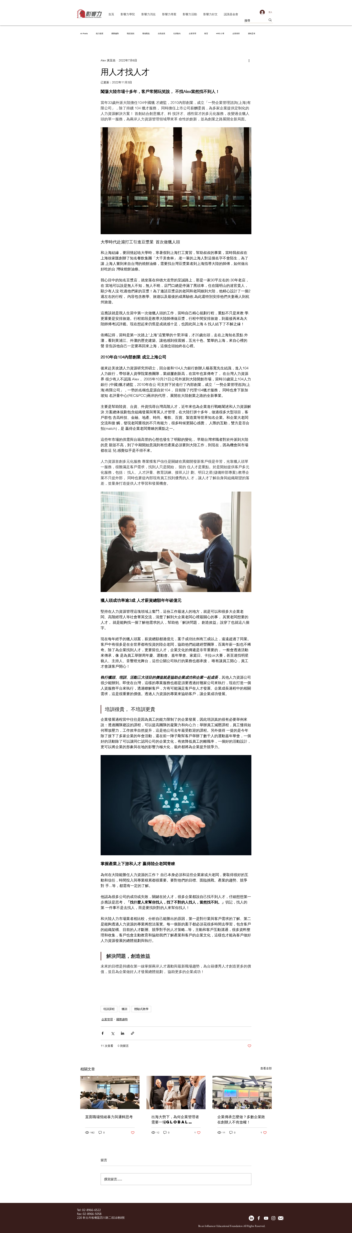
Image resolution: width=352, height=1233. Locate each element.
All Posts (84, 33)
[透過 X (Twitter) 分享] (112, 1033)
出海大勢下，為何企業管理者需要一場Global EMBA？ (175, 1119)
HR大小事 (220, 33)
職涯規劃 (130, 33)
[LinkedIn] (251, 1218)
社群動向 (177, 33)
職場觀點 (146, 33)
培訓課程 (109, 1009)
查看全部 (266, 1068)
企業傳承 (236, 33)
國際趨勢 (115, 33)
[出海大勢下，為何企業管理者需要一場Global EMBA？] (176, 1092)
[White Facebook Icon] (258, 1218)
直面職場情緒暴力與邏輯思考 (109, 1116)
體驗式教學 (141, 1009)
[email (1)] (280, 1218)
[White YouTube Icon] (266, 1218)
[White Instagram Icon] (273, 1218)
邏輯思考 (251, 33)
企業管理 (192, 33)
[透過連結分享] (132, 1033)
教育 (206, 33)
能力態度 (99, 33)
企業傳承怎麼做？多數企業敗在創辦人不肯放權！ (241, 1119)
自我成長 (161, 33)
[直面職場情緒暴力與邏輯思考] (110, 1092)
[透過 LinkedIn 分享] (122, 1033)
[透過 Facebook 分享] (102, 1033)
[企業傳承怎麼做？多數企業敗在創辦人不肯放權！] (242, 1092)
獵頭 (124, 1009)
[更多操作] (248, 60)
